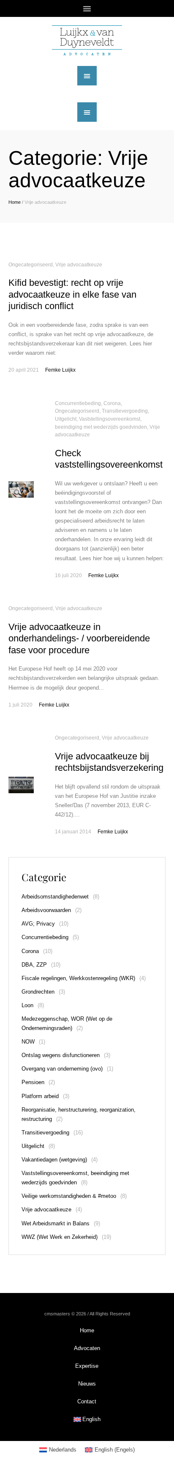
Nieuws (87, 1384)
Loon (27, 1005)
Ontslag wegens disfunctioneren (61, 1055)
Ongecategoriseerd (30, 265)
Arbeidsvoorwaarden (46, 910)
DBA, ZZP (34, 964)
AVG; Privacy (38, 923)
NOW (28, 1041)
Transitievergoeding (125, 411)
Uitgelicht (65, 419)
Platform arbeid (40, 1096)
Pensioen (33, 1082)
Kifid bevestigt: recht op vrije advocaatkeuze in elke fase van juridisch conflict (72, 294)
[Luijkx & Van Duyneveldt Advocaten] (87, 40)
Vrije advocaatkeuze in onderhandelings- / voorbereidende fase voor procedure (79, 638)
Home (14, 202)
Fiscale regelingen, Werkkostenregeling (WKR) (78, 978)
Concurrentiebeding (78, 403)
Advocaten (87, 1348)
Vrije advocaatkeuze (78, 265)
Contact (86, 1401)
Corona (112, 403)
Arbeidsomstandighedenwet (55, 896)
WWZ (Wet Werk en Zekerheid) (60, 1237)
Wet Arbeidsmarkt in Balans (56, 1223)
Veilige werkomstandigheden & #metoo (69, 1196)
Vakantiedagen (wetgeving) (54, 1159)
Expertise (86, 1366)
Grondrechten (38, 992)
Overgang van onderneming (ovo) (62, 1069)
